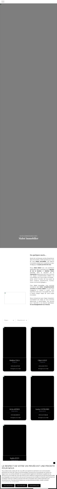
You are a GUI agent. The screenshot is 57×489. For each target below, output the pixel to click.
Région (6, 320)
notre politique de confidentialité (10, 481)
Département (21, 320)
